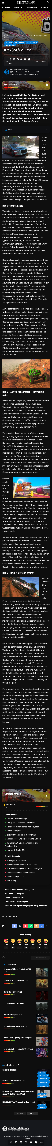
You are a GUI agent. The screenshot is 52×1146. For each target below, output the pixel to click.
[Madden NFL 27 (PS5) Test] (42, 1018)
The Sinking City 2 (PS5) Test (14, 1003)
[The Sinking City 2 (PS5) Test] (42, 1006)
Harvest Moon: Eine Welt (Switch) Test (19, 889)
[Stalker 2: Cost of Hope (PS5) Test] (42, 983)
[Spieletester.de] (26, 2)
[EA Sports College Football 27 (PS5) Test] (42, 1052)
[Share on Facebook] (10, 59)
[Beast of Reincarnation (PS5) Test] (42, 1029)
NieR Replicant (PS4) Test (15, 893)
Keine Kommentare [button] (41, 958)
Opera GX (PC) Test (9, 1070)
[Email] (25, 59)
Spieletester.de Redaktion (19, 69)
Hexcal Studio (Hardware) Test (17, 902)
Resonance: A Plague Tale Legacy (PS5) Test (17, 970)
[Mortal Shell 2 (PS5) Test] (42, 995)
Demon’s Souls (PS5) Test (14, 897)
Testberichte (10, 45)
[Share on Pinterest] (17, 59)
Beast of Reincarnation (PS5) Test (16, 1026)
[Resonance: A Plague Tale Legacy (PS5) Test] (42, 972)
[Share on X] (14, 59)
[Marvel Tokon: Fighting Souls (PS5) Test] (42, 1041)
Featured (8, 42)
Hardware (42, 1097)
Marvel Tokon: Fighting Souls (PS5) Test (18, 1037)
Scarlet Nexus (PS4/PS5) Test (13, 1080)
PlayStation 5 (32, 42)
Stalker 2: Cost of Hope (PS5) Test (16, 980)
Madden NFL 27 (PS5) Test (13, 1015)
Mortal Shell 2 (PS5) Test (13, 992)
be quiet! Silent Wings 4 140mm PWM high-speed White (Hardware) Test (18, 1092)
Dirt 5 (31, 180)
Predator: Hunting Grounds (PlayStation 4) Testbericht (26, 905)
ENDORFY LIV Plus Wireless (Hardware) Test (18, 1102)
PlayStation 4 (19, 42)
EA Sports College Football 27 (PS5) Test (18, 1049)
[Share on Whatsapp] (21, 59)
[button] (4, 2)
